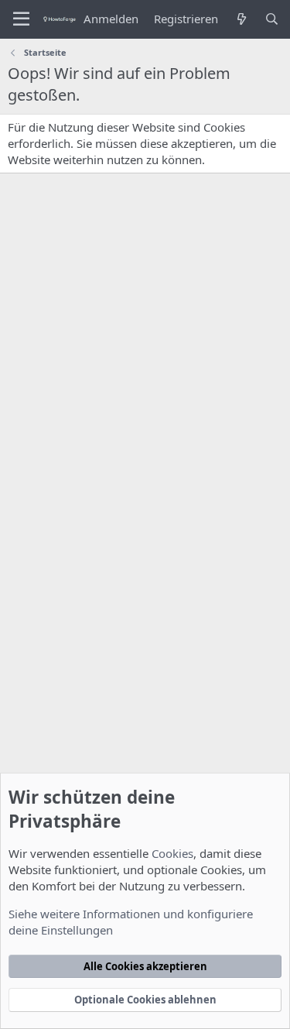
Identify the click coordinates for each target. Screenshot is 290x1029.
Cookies (172, 853)
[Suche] (272, 19)
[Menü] (21, 19)
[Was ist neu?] (241, 19)
